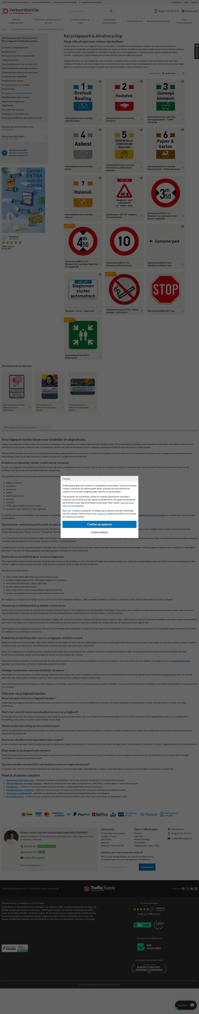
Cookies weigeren (99, 532)
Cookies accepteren (99, 524)
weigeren (101, 513)
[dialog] (99, 507)
